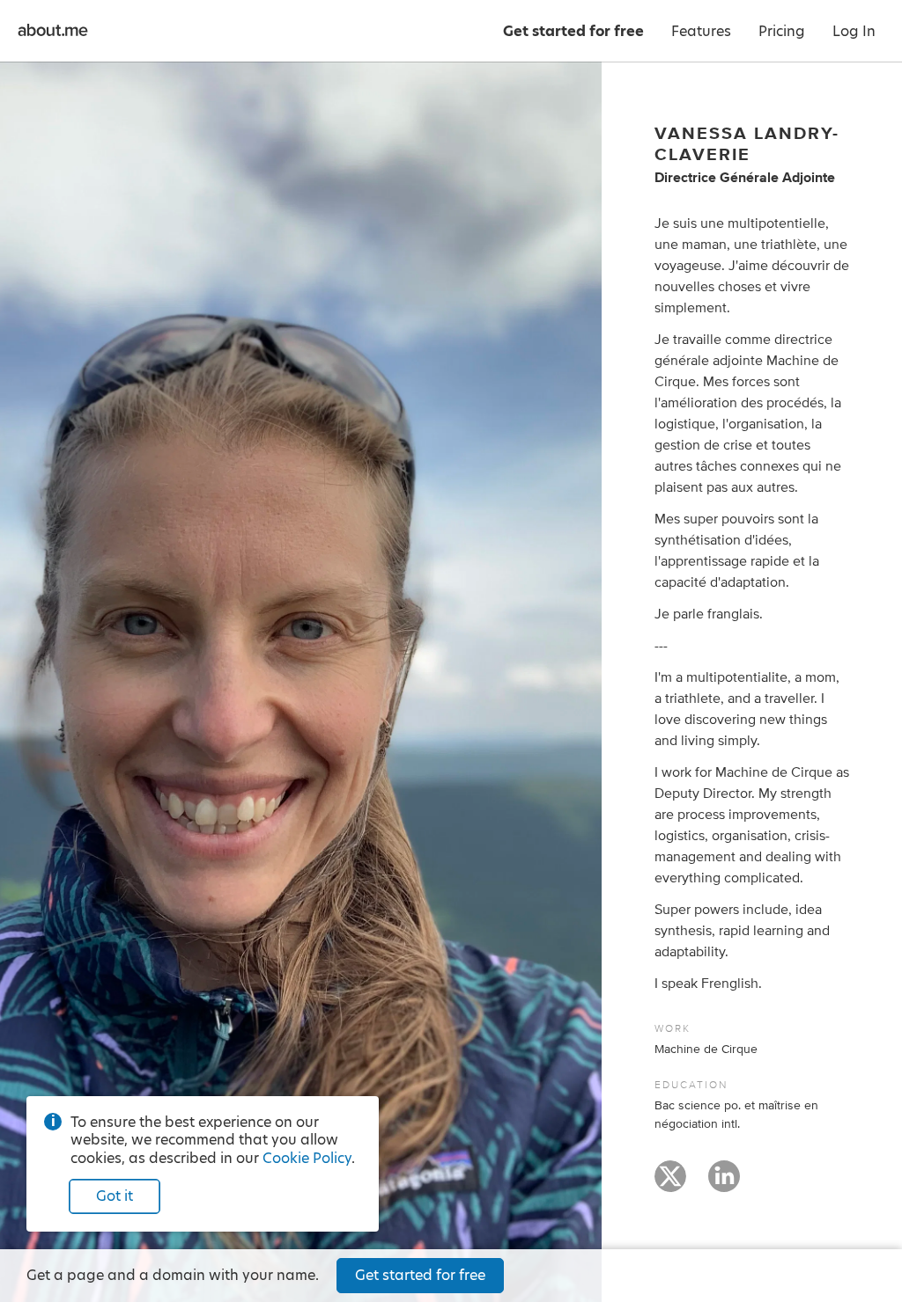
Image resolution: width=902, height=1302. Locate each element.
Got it (114, 1196)
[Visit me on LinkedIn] (724, 1184)
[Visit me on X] (670, 1184)
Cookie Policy (306, 1158)
